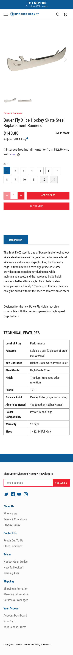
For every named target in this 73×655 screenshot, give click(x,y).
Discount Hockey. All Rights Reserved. (35, 644)
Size (6, 164)
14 (53, 179)
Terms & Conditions (15, 519)
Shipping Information (16, 588)
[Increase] (21, 195)
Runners (17, 113)
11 (34, 179)
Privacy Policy (12, 525)
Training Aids (11, 573)
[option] (36, 59)
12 (43, 179)
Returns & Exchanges (16, 600)
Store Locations (13, 546)
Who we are (10, 513)
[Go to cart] (65, 14)
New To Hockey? (14, 567)
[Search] (58, 14)
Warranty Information (16, 594)
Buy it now (36, 206)
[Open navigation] (6, 14)
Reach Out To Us (13, 540)
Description (15, 240)
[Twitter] (6, 494)
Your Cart (9, 621)
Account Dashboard (15, 615)
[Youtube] (19, 494)
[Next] (65, 59)
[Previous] (8, 59)
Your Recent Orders (15, 627)
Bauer (7, 113)
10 (24, 179)
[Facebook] (13, 494)
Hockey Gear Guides (16, 561)
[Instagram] (26, 494)
